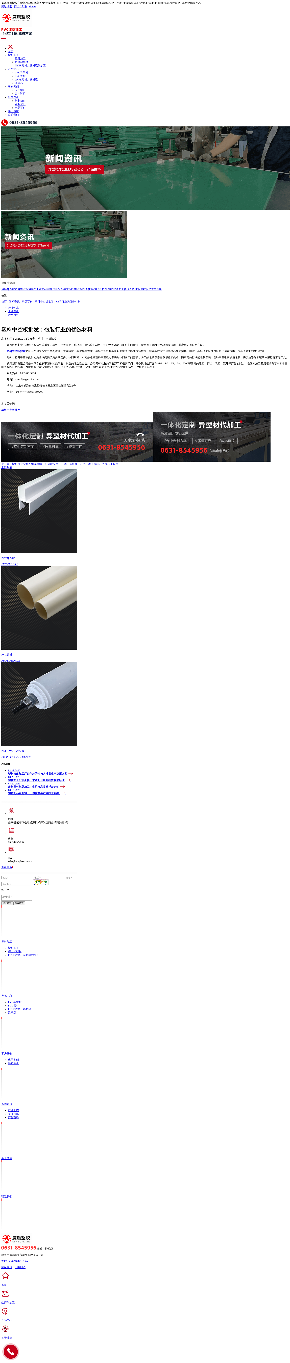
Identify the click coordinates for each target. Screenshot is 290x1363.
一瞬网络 (20, 1267)
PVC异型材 (21, 72)
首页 (10, 51)
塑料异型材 (8, 289)
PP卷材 (108, 289)
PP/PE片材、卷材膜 (26, 79)
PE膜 (137, 289)
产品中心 (13, 69)
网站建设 (6, 1267)
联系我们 (13, 114)
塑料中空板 (21, 289)
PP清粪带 (118, 289)
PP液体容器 (89, 289)
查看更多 (6, 867)
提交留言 (7, 903)
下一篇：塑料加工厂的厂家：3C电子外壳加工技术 (88, 463)
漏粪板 (67, 289)
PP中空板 (76, 289)
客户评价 (20, 93)
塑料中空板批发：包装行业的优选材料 (57, 301)
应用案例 (20, 90)
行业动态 (20, 100)
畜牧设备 (129, 289)
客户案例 (13, 86)
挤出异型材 (20, 6)
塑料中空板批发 (10, 409)
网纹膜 (144, 289)
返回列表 (6, 467)
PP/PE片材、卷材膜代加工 (30, 65)
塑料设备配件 (55, 289)
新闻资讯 (13, 97)
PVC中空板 (155, 289)
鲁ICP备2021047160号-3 (15, 1261)
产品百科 (20, 107)
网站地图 (6, 6)
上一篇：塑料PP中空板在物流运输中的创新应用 (29, 463)
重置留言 (19, 903)
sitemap (33, 6)
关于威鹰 (13, 111)
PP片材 (100, 289)
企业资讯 (20, 104)
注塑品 (19, 83)
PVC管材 (20, 76)
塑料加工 (13, 54)
